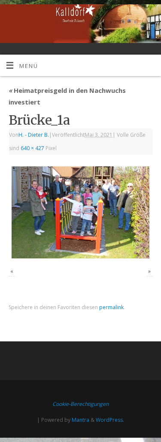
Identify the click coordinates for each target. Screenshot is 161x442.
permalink (111, 307)
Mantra (80, 420)
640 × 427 (32, 148)
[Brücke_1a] (80, 212)
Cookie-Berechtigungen (80, 404)
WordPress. (110, 420)
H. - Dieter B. (33, 134)
